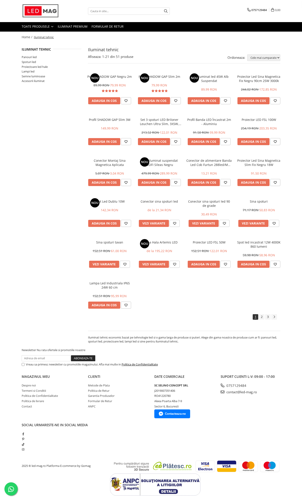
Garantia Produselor (101, 396)
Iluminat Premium (73, 26)
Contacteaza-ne (175, 413)
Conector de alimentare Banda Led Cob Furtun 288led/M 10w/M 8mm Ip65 (209, 162)
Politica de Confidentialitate (140, 364)
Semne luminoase (33, 76)
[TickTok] (23, 444)
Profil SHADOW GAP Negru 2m (109, 76)
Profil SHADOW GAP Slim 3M (109, 120)
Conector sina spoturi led (159, 201)
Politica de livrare (33, 401)
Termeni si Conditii (34, 391)
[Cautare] (166, 11)
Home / (27, 37)
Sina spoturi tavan (109, 242)
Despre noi (29, 385)
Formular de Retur (108, 26)
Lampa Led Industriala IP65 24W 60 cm (110, 285)
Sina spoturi (259, 201)
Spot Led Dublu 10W (110, 201)
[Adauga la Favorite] (126, 100)
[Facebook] (23, 434)
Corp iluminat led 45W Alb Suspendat (209, 78)
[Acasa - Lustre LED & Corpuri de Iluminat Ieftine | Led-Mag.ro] (44, 11)
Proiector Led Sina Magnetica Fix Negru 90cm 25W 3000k (258, 78)
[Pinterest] (23, 439)
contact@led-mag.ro (241, 392)
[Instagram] (23, 449)
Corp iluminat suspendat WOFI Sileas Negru (159, 162)
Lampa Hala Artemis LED (159, 242)
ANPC (92, 406)
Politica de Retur (98, 391)
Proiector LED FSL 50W (209, 242)
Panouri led (29, 57)
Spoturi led (29, 62)
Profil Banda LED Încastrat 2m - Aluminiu (209, 122)
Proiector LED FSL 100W (259, 120)
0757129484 (236, 385)
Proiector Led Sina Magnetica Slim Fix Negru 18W (258, 162)
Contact (27, 406)
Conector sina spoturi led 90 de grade (209, 203)
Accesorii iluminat (33, 81)
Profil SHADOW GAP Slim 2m (159, 76)
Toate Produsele (36, 26)
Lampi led (28, 71)
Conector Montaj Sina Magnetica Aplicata (110, 162)
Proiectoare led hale (35, 67)
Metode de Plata (99, 385)
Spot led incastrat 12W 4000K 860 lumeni (259, 244)
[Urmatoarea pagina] (274, 317)
